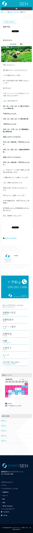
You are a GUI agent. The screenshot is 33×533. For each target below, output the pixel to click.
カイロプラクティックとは (10, 488)
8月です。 (4, 420)
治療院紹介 (5, 492)
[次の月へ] (26, 379)
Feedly (5, 515)
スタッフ (5, 495)
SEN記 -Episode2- (11, 238)
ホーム (4, 485)
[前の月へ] (19, 379)
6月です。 (4, 430)
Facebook (6, 512)
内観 (3, 502)
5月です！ (4, 435)
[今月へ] (23, 379)
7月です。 (4, 425)
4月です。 (4, 440)
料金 (3, 499)
